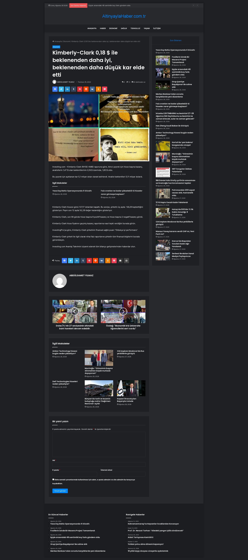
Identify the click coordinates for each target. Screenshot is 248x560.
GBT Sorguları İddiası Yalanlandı (182, 170)
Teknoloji (135, 28)
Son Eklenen (175, 40)
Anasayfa (91, 28)
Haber (103, 28)
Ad (54, 460)
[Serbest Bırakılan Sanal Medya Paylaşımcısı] (163, 257)
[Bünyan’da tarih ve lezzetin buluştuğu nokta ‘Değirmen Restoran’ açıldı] (99, 388)
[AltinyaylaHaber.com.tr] (124, 16)
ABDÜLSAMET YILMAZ (65, 82)
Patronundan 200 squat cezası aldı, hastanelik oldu (183, 193)
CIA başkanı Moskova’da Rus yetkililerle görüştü (130, 352)
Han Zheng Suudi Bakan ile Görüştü (172, 125)
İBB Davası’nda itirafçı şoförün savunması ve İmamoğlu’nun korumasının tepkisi (175, 181)
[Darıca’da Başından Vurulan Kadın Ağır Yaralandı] (163, 245)
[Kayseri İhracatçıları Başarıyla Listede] (131, 388)
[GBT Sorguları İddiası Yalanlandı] (163, 172)
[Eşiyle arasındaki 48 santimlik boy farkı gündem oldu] (163, 73)
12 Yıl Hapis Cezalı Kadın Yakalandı (172, 202)
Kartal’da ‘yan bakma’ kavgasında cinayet (182, 143)
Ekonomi (113, 28)
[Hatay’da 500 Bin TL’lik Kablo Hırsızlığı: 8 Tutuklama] (163, 213)
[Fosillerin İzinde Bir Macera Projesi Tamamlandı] (163, 60)
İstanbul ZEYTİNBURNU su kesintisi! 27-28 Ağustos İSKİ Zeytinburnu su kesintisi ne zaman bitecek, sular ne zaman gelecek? (175, 116)
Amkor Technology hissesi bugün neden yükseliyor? (64, 352)
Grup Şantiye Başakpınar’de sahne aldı (104, 5)
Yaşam (147, 28)
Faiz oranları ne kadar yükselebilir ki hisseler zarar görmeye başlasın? (172, 105)
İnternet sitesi (106, 470)
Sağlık (124, 28)
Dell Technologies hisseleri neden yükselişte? (65, 382)
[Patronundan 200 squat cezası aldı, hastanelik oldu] (163, 193)
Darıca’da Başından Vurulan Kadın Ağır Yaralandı (181, 244)
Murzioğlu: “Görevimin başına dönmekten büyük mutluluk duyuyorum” (99, 370)
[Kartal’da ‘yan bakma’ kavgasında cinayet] (163, 146)
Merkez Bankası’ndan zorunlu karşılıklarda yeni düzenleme (169, 95)
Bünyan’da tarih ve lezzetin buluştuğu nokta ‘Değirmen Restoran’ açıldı (97, 401)
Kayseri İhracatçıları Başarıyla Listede (126, 399)
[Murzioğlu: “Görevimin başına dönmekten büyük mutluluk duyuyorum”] (99, 358)
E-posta (56, 470)
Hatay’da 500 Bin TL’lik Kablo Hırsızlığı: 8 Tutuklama (182, 212)
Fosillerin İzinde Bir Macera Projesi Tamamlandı (180, 60)
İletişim (157, 28)
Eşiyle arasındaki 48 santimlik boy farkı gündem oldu (181, 72)
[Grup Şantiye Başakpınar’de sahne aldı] (163, 85)
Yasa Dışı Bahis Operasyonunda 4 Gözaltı (72, 191)
